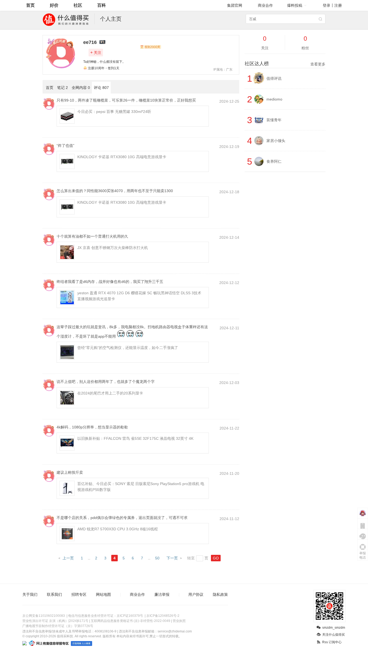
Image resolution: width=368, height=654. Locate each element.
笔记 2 (62, 87)
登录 (326, 5)
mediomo (274, 99)
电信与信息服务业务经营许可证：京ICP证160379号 (105, 616)
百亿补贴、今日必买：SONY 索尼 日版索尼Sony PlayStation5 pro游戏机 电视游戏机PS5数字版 (140, 487)
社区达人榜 (285, 63)
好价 (54, 5)
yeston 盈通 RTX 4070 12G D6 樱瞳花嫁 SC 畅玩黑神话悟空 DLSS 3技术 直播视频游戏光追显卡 (139, 296)
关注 (95, 52)
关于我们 (29, 594)
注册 (338, 5)
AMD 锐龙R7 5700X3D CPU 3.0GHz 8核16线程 (117, 529)
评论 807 (101, 87)
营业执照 (179, 621)
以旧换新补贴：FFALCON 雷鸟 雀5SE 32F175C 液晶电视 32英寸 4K (135, 438)
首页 (30, 5)
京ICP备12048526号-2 (162, 616)
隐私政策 (220, 594)
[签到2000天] (150, 47)
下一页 (172, 558)
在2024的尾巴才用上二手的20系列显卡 (110, 393)
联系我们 (54, 594)
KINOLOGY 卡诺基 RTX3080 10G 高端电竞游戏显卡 (121, 157)
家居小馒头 (275, 141)
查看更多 (317, 64)
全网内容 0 (81, 87)
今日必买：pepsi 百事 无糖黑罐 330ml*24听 (114, 111)
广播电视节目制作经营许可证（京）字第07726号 (57, 626)
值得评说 (274, 78)
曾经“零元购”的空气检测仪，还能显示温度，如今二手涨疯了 (127, 347)
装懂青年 (274, 120)
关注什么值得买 (333, 634)
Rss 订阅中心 (332, 642)
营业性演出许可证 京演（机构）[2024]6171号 (55, 621)
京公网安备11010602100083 (43, 616)
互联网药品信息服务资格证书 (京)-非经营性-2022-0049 (130, 621)
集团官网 (234, 5)
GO (216, 558)
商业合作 (265, 5)
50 (157, 558)
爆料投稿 (294, 5)
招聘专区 (78, 594)
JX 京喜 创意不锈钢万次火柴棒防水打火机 (112, 247)
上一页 (68, 558)
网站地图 (103, 594)
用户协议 (195, 594)
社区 (78, 5)
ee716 (90, 42)
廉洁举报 (161, 594)
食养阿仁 (274, 161)
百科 (101, 5)
